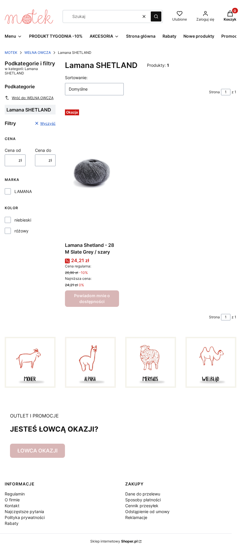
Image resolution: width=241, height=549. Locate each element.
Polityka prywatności (25, 517)
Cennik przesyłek (141, 505)
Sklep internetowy (114, 541)
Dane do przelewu (142, 493)
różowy (21, 230)
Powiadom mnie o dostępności (92, 298)
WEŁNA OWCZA (37, 52)
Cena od (13, 150)
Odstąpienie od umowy (147, 511)
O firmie (12, 499)
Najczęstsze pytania (24, 511)
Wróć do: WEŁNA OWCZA (32, 98)
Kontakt (12, 505)
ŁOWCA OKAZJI (37, 450)
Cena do (43, 150)
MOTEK (11, 52)
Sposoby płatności (143, 499)
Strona (214, 92)
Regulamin (15, 493)
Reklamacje (136, 517)
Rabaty (12, 523)
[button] (156, 16)
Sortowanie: (76, 77)
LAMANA (23, 191)
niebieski (22, 219)
